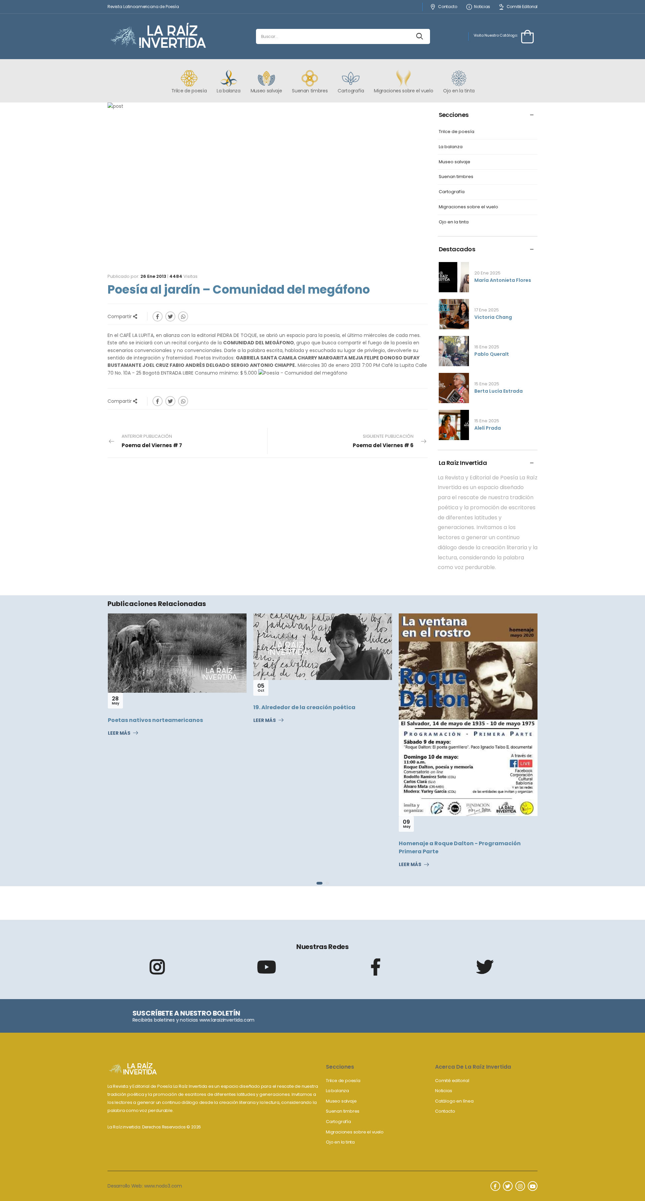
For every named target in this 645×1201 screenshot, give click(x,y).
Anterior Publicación (152, 441)
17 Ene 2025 (486, 310)
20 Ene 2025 (487, 273)
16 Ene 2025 (486, 347)
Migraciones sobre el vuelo (468, 207)
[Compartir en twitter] (170, 316)
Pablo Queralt (491, 354)
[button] (319, 883)
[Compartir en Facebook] (158, 316)
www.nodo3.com (163, 1186)
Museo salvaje (454, 162)
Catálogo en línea (454, 1101)
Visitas (183, 276)
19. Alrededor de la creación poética (304, 707)
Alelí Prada (487, 428)
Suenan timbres (456, 177)
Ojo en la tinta (454, 222)
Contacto (447, 7)
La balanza (451, 147)
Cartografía (452, 192)
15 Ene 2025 (486, 384)
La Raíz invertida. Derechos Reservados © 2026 (154, 1127)
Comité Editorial (522, 7)
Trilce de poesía (456, 132)
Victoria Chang (493, 317)
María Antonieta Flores (502, 280)
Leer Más (119, 733)
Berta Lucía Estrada (498, 391)
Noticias (482, 7)
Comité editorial (452, 1080)
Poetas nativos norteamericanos (155, 720)
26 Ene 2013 (153, 276)
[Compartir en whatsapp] (183, 316)
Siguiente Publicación (383, 441)
